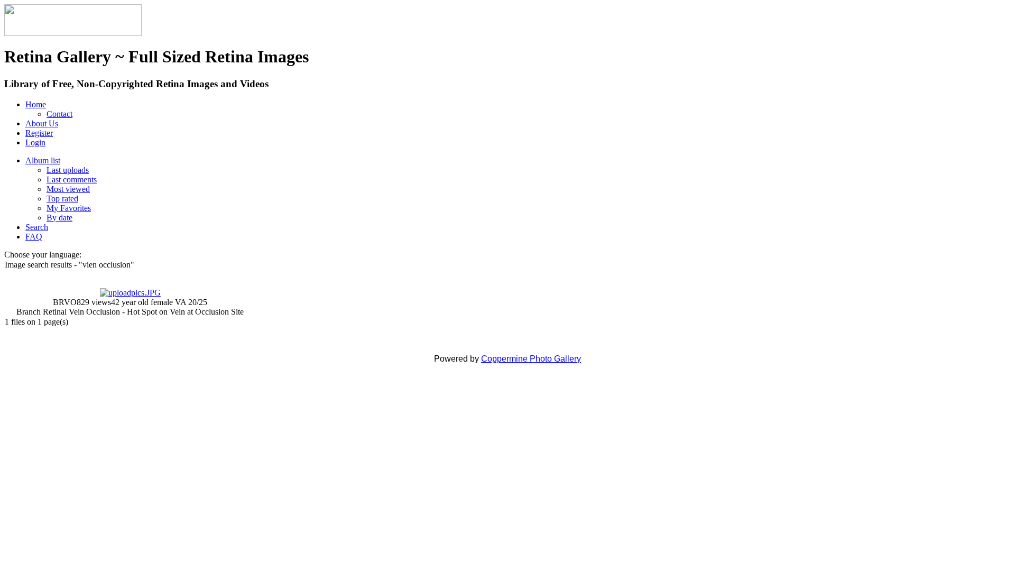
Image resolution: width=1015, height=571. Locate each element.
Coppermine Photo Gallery (531, 358)
